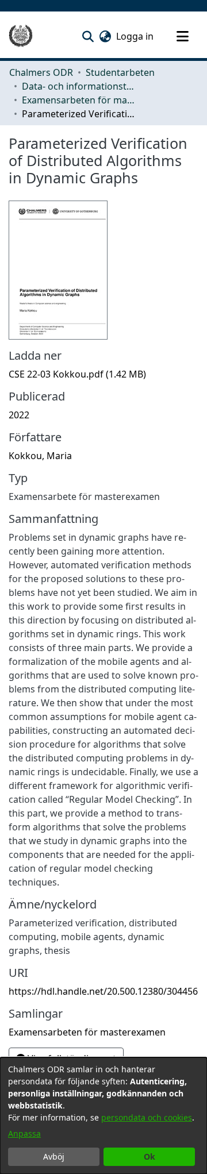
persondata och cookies (146, 1117)
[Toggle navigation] (182, 36)
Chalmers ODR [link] (41, 72)
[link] (77, 374)
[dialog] (103, 1115)
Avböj (53, 1156)
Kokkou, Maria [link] (40, 455)
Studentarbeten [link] (120, 72)
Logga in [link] (135, 36)
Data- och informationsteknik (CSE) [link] (79, 86)
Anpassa (24, 1133)
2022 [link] (19, 415)
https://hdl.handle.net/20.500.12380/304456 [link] (103, 991)
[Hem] (21, 36)
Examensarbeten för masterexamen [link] (79, 100)
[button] (87, 36)
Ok (149, 1156)
